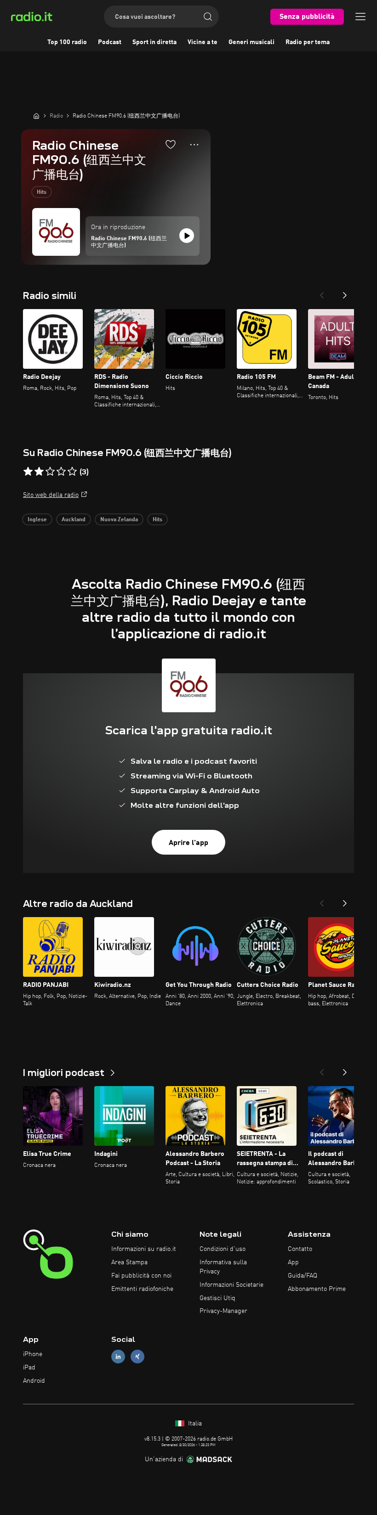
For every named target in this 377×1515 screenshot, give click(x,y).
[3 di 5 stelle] (50, 471)
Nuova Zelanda (119, 520)
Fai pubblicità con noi (141, 1276)
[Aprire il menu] (360, 16)
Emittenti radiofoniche (142, 1289)
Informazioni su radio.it (143, 1249)
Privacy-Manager (223, 1311)
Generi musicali (251, 42)
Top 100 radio (67, 42)
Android (34, 1381)
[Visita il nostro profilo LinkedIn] (118, 1357)
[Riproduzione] (186, 235)
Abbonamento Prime (317, 1289)
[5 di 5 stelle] (72, 471)
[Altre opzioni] (194, 144)
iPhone (32, 1354)
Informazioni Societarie (231, 1285)
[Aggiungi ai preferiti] (170, 144)
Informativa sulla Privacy (223, 1267)
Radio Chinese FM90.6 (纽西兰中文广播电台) (129, 242)
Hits (41, 192)
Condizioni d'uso (223, 1249)
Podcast (109, 42)
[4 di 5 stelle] (61, 471)
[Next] (345, 292)
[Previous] (322, 292)
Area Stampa (129, 1262)
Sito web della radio (51, 495)
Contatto (300, 1249)
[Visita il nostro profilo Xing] (137, 1357)
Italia (194, 1423)
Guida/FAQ (302, 1276)
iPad (29, 1367)
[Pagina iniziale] (36, 115)
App (293, 1262)
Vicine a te (202, 42)
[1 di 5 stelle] (28, 471)
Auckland (74, 520)
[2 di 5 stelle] (39, 471)
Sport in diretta (154, 42)
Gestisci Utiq (217, 1298)
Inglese (37, 520)
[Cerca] (207, 16)
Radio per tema (308, 42)
